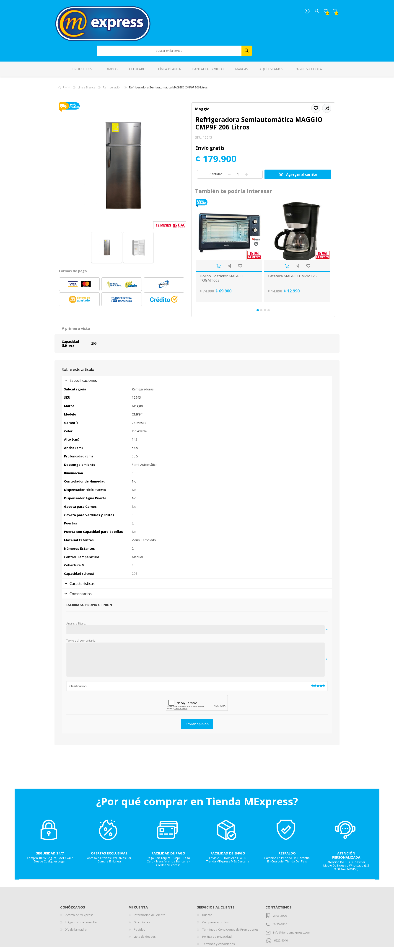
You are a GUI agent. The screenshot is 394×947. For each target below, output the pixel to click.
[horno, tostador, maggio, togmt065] (229, 229)
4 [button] (268, 310)
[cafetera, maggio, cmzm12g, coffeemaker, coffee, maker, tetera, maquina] (297, 229)
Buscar (246, 51)
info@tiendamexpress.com (292, 932)
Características (82, 583)
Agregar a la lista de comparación (229, 266)
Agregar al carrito (218, 266)
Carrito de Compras (335, 11)
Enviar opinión (197, 724)
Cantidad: (216, 174)
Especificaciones (83, 380)
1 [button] (258, 310)
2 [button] (261, 310)
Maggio (202, 108)
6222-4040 (281, 940)
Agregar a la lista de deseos (240, 266)
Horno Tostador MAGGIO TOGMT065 (221, 278)
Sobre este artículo (78, 369)
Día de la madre (76, 929)
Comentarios (81, 593)
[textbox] (169, 51)
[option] (229, 250)
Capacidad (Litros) (70, 343)
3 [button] (265, 310)
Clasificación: (78, 686)
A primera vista (76, 328)
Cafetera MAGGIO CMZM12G (292, 276)
